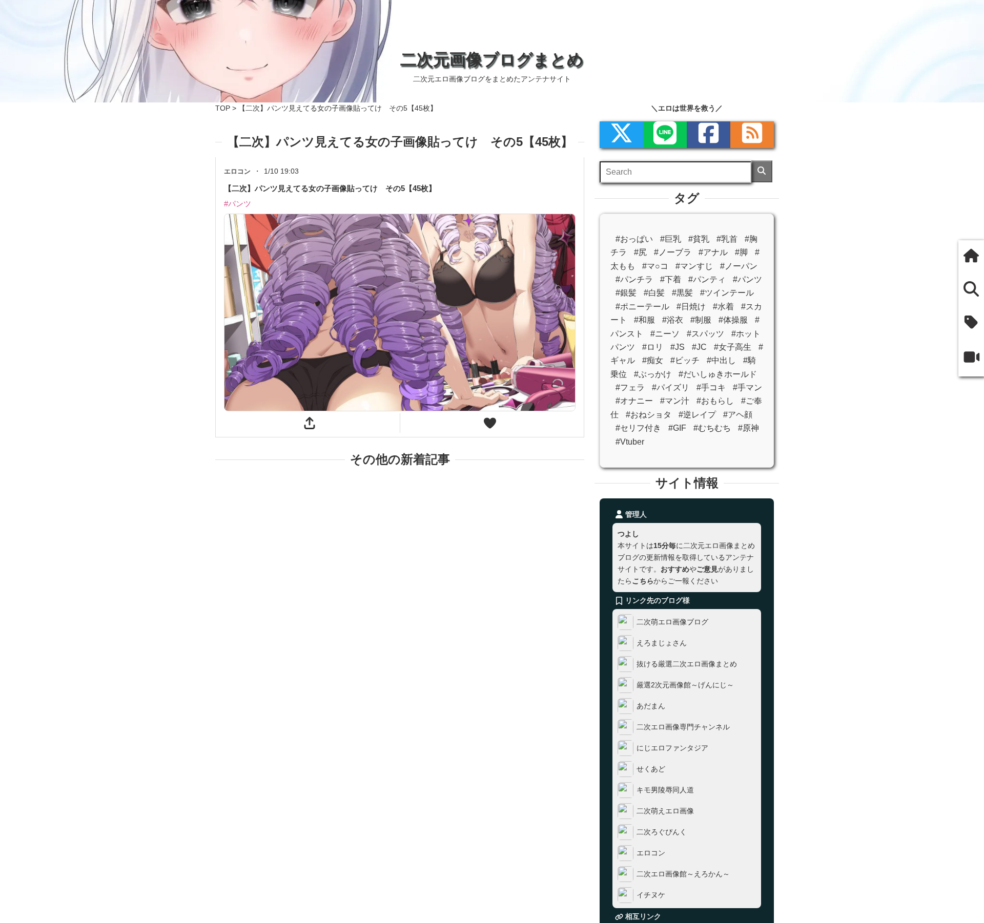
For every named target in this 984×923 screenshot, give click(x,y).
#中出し (721, 360)
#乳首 (726, 239)
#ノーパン (738, 266)
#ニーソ (665, 333)
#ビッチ (685, 360)
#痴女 (652, 360)
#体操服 (733, 320)
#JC (699, 347)
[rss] (752, 134)
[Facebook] (708, 134)
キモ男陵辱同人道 (665, 790)
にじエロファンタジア (672, 748)
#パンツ (747, 279)
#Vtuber (630, 441)
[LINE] (665, 134)
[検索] (761, 171)
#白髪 (654, 292)
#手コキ (711, 387)
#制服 (700, 320)
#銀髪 (626, 292)
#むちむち (712, 428)
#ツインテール (727, 292)
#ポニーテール (642, 306)
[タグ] (971, 323)
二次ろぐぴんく (662, 832)
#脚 (741, 252)
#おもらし (715, 400)
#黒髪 (682, 292)
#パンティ (707, 279)
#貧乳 (698, 239)
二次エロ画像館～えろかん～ (683, 874)
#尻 (640, 252)
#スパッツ (705, 333)
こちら (642, 581)
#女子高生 (732, 347)
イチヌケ (651, 895)
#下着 (670, 279)
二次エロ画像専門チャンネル (683, 727)
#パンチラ (634, 279)
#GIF (677, 428)
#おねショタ (648, 414)
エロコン (651, 853)
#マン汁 (674, 400)
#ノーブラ (672, 252)
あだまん (651, 706)
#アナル (713, 252)
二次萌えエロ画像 (665, 811)
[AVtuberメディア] (971, 358)
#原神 (748, 428)
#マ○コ (655, 266)
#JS (677, 347)
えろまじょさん (662, 643)
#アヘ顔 (737, 414)
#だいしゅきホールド (718, 374)
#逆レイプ (697, 414)
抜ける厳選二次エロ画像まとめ (687, 664)
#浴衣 (672, 320)
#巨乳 (670, 239)
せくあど (651, 769)
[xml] (621, 134)
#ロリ (652, 347)
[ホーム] (971, 257)
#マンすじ (694, 266)
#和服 (644, 320)
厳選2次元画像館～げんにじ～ (685, 685)
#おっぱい (634, 239)
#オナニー (634, 400)
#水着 (723, 306)
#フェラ (630, 387)
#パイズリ (670, 387)
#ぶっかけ (652, 374)
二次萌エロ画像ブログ (672, 622)
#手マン (747, 387)
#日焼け (691, 306)
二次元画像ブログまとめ (492, 59)
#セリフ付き (638, 428)
